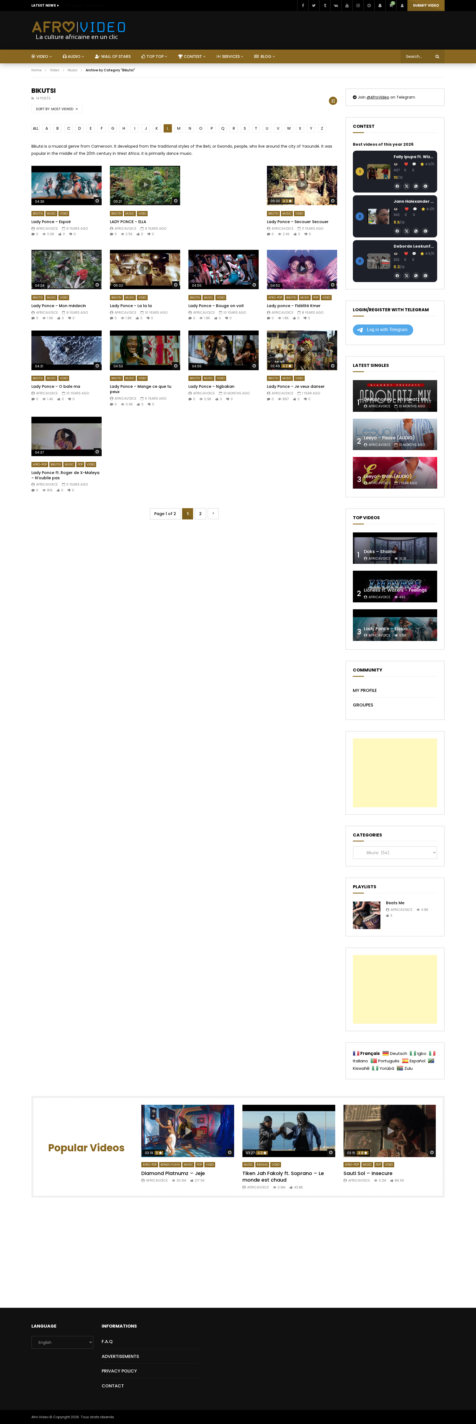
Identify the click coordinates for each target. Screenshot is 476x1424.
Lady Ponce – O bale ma (55, 386)
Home (36, 70)
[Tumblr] (324, 5)
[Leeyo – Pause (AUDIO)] (395, 434)
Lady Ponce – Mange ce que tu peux (140, 389)
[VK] (335, 5)
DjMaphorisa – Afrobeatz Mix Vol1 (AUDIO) (410, 399)
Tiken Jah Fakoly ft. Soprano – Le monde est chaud (283, 1176)
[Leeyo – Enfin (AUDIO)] (395, 473)
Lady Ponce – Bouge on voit (216, 305)
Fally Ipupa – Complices (83, 5)
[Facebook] (302, 5)
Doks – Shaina (380, 551)
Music (72, 70)
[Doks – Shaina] (395, 548)
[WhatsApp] (416, 186)
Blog (265, 56)
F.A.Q (107, 1341)
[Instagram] (357, 5)
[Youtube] (346, 5)
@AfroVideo (378, 97)
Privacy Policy (119, 1371)
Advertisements (120, 1356)
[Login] (401, 5)
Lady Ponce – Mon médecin (58, 305)
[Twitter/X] (406, 186)
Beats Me (395, 903)
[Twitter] (313, 5)
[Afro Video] (78, 30)
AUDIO (73, 56)
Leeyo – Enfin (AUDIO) (388, 476)
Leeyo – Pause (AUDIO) (389, 438)
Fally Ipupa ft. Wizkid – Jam (414, 156)
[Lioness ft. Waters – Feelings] (395, 586)
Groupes (363, 705)
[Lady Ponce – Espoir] (395, 625)
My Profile (365, 690)
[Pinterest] (425, 186)
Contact (113, 1386)
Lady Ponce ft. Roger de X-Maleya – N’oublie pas (65, 475)
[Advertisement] (223, 202)
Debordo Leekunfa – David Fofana (414, 246)
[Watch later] (368, 5)
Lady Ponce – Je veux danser (296, 386)
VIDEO (41, 56)
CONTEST (192, 56)
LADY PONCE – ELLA (128, 221)
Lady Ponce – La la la (131, 305)
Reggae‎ (262, 1165)
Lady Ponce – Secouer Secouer (298, 221)
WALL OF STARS (115, 56)
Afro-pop (275, 298)
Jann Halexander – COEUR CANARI (414, 201)
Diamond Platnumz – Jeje (173, 1173)
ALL (36, 128)
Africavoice (47, 228)
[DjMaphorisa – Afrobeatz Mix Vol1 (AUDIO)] (395, 396)
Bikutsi (38, 214)
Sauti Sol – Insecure (368, 1173)
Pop (315, 298)
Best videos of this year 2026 (383, 144)
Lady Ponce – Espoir (51, 221)
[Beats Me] (366, 915)
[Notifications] (379, 5)
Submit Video (426, 5)
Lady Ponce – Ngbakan (211, 386)
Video (55, 70)
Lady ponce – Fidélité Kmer (294, 305)
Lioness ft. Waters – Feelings (395, 590)
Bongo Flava (170, 1165)
